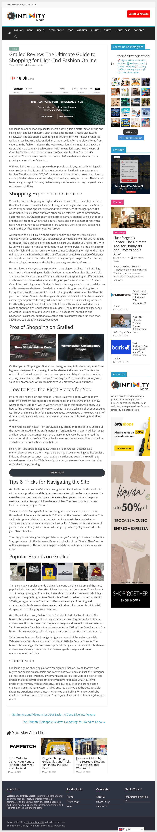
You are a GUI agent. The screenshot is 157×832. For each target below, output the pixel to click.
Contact (139, 30)
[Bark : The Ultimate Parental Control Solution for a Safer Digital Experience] (121, 315)
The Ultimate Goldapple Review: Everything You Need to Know (64, 722)
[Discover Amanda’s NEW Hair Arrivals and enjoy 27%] (115, 92)
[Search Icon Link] (15, 37)
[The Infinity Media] (9, 33)
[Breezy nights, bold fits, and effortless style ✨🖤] (146, 82)
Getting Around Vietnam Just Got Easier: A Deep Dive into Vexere (51, 714)
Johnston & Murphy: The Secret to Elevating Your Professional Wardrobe (90, 763)
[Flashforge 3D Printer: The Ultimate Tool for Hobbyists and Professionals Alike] (130, 208)
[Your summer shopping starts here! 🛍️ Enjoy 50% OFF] (125, 112)
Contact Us (101, 806)
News (30, 30)
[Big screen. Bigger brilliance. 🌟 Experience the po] (115, 122)
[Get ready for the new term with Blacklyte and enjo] (135, 92)
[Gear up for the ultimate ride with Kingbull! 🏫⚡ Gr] (135, 82)
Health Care (123, 30)
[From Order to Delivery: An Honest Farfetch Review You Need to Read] (23, 739)
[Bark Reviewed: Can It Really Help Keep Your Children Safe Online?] (121, 341)
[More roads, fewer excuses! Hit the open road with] (146, 92)
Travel (108, 30)
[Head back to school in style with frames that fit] (115, 102)
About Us (100, 796)
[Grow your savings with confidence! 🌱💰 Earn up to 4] (125, 102)
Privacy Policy (103, 801)
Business (95, 30)
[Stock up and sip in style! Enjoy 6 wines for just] (125, 82)
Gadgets (82, 30)
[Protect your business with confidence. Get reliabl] (135, 102)
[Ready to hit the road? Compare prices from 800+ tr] (135, 112)
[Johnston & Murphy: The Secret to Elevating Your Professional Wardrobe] (91, 739)
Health (41, 30)
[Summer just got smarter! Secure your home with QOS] (125, 122)
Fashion (19, 30)
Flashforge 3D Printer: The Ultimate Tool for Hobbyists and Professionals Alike (129, 245)
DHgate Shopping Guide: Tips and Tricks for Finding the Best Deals (56, 763)
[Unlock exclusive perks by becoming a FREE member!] (115, 112)
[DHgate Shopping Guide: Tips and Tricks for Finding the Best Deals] (57, 739)
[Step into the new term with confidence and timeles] (146, 102)
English (127, 829)
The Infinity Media (35, 65)
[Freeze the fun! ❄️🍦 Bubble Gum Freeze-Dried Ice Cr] (146, 122)
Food (70, 30)
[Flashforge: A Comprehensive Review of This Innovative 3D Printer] (121, 289)
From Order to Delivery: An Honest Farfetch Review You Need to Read (21, 763)
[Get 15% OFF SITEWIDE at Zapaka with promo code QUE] (125, 92)
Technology (56, 30)
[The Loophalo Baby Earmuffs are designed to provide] (146, 112)
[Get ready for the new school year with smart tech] (115, 82)
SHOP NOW (57, 472)
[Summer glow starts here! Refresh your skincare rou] (135, 122)
